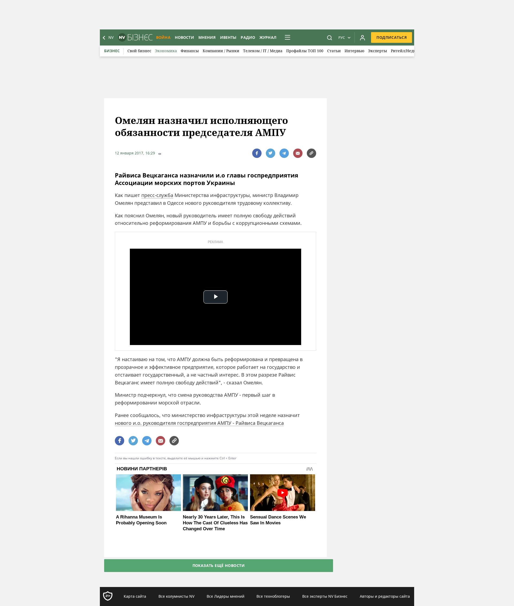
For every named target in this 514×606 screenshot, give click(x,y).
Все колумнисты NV (176, 596)
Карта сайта (135, 596)
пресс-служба (157, 195)
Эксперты (377, 50)
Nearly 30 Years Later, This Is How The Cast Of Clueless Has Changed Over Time (215, 522)
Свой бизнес (139, 50)
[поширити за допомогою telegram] (284, 153)
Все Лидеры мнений (225, 596)
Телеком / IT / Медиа (262, 50)
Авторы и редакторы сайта (385, 596)
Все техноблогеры (273, 596)
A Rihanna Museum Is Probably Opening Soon (141, 519)
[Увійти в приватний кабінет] (362, 37)
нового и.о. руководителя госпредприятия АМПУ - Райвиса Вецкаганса (199, 423)
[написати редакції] (298, 153)
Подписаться (391, 37)
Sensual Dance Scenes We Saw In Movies (278, 519)
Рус (341, 37)
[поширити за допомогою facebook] (257, 153)
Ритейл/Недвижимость (413, 50)
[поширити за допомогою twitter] (270, 153)
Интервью (354, 50)
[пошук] (329, 37)
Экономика (166, 50)
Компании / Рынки (221, 50)
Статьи (334, 50)
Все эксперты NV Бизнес (324, 596)
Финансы (190, 50)
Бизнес (112, 50)
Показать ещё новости (218, 565)
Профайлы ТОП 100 (304, 50)
